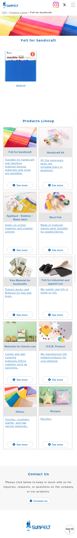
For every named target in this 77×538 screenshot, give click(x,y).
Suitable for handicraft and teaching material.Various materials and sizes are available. (19, 166)
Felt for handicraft (20, 151)
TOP (4, 12)
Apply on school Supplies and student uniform (19, 228)
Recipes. (46, 419)
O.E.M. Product (55, 346)
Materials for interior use (20, 346)
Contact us (40, 500)
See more (21, 185)
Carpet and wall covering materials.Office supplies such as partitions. (16, 361)
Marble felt (20, 85)
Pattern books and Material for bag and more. (18, 293)
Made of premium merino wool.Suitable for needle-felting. (54, 228)
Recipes (55, 411)
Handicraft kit (55, 152)
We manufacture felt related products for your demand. (54, 357)
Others (20, 411)
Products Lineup (19, 12)
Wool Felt (55, 217)
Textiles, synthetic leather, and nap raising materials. (17, 423)
